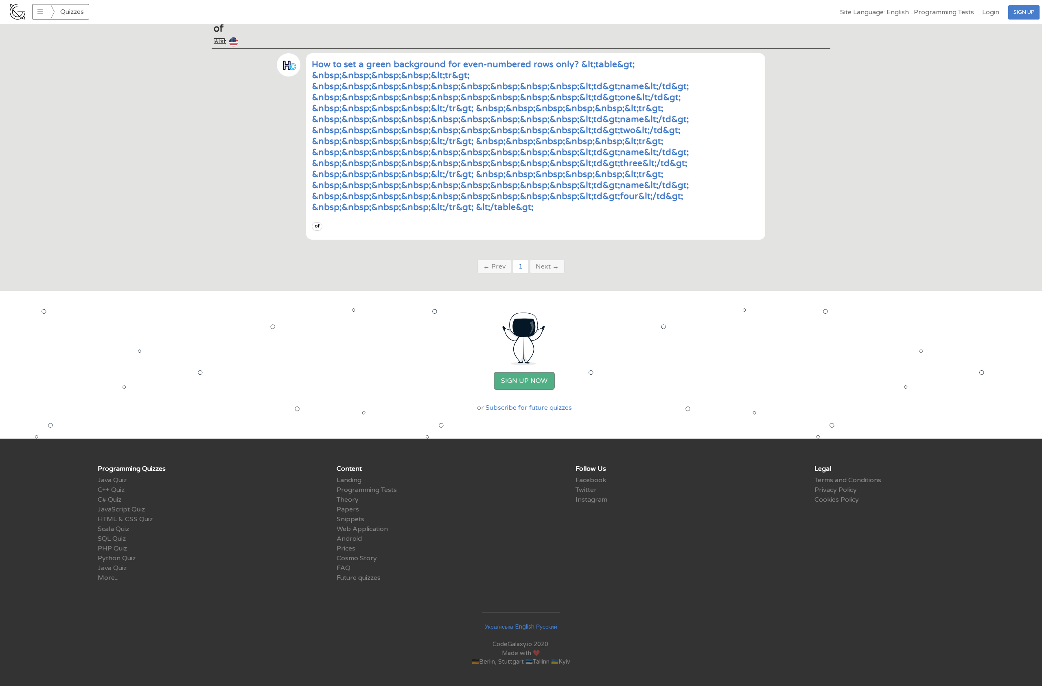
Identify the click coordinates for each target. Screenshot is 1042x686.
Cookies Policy (836, 500)
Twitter (586, 490)
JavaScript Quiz (121, 509)
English (524, 626)
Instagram (591, 500)
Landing (349, 480)
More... (108, 578)
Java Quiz (112, 480)
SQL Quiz (112, 539)
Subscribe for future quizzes (529, 408)
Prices (346, 548)
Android (349, 539)
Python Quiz (117, 558)
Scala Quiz (113, 529)
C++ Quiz (111, 490)
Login (990, 12)
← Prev (494, 266)
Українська (499, 626)
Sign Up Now (524, 381)
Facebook (591, 480)
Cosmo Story (357, 558)
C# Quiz (109, 500)
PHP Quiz (112, 548)
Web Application (362, 529)
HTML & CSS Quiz (125, 519)
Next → (547, 266)
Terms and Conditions (847, 480)
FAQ (343, 568)
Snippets (350, 519)
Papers (348, 509)
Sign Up (1024, 12)
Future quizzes (359, 578)
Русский (546, 626)
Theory (348, 500)
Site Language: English (874, 12)
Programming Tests (944, 12)
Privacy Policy (835, 490)
